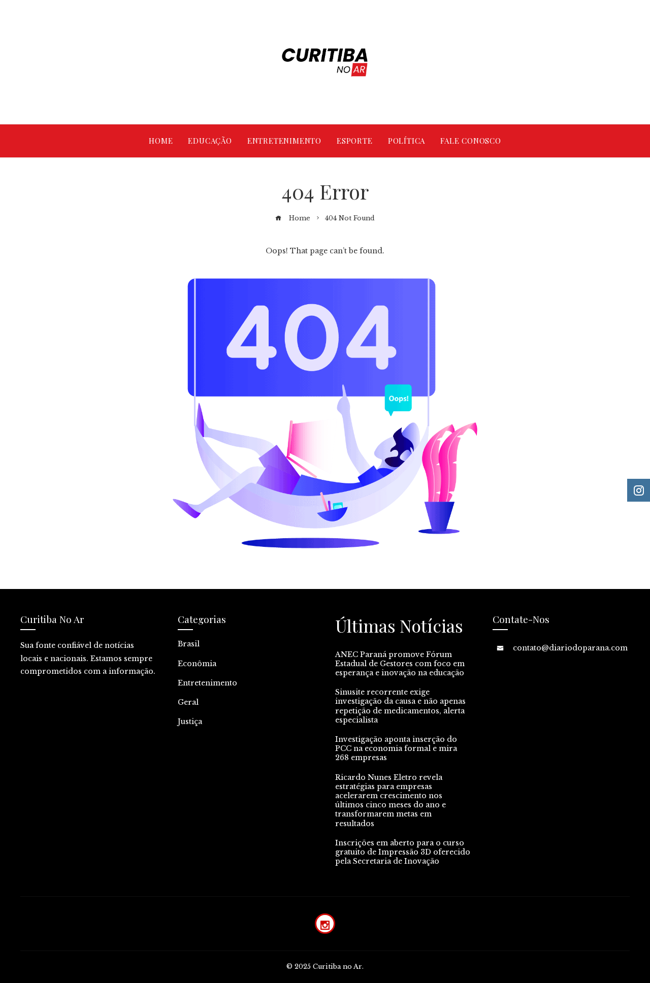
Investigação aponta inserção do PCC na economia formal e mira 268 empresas (396, 748)
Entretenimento (207, 682)
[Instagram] (325, 923)
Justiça (190, 721)
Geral (188, 702)
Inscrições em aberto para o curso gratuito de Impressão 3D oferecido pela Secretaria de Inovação (402, 852)
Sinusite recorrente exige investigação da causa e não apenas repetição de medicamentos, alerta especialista (400, 706)
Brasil (189, 643)
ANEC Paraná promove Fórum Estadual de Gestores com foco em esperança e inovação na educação (400, 663)
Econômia (197, 663)
